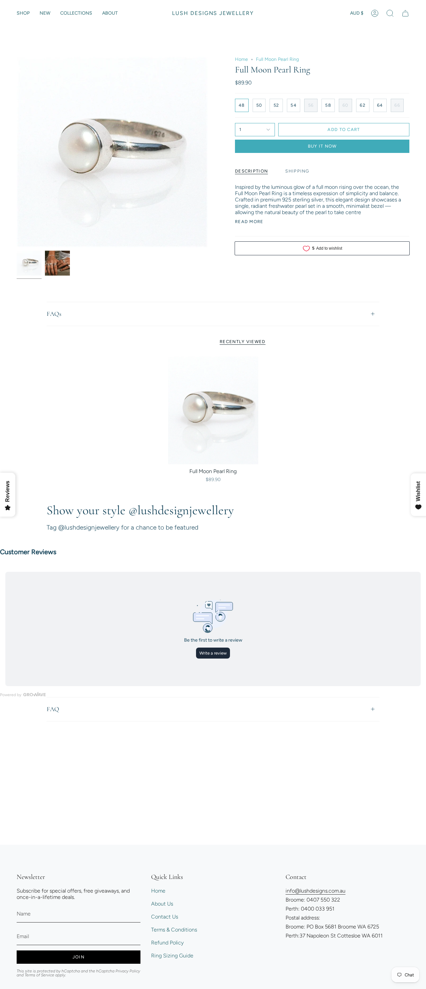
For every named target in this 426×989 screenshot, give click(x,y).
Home (241, 59)
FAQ (53, 709)
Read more (249, 221)
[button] (23, 13)
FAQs (54, 313)
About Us (162, 904)
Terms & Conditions (174, 930)
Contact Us (164, 917)
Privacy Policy (127, 971)
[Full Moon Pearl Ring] (213, 410)
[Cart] (405, 13)
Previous (16, 152)
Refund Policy (167, 942)
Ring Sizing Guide (172, 955)
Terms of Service (39, 975)
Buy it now (322, 146)
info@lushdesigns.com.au (315, 891)
